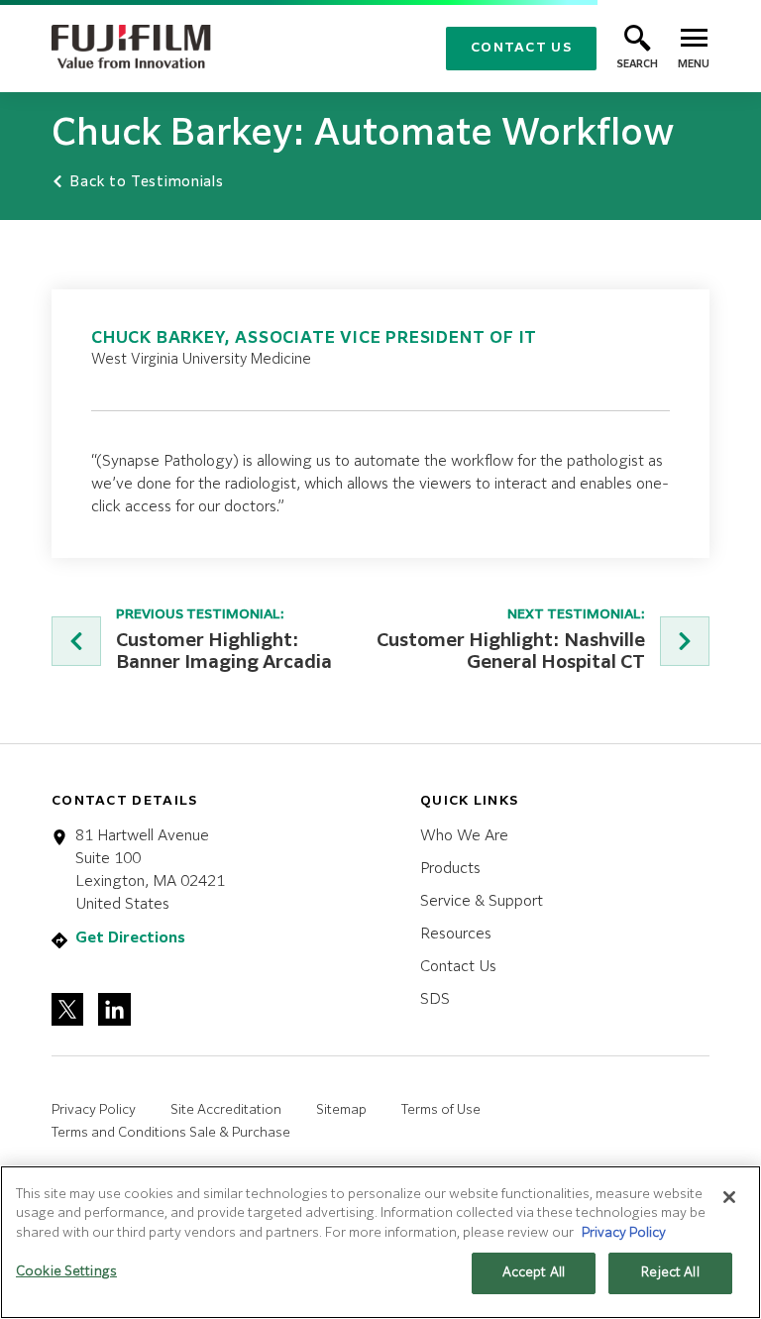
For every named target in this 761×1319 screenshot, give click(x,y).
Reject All (670, 1272)
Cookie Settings (66, 1271)
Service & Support (481, 901)
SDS (435, 999)
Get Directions (130, 938)
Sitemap (341, 1110)
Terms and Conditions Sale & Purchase (171, 1133)
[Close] (729, 1197)
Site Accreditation (225, 1110)
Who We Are (464, 835)
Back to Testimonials (144, 182)
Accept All (533, 1272)
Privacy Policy (94, 1110)
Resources (455, 934)
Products (450, 868)
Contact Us (521, 48)
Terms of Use (441, 1110)
